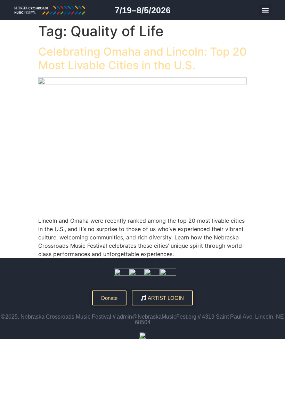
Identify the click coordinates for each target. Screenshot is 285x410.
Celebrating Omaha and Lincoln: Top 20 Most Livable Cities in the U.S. (142, 58)
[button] (265, 10)
